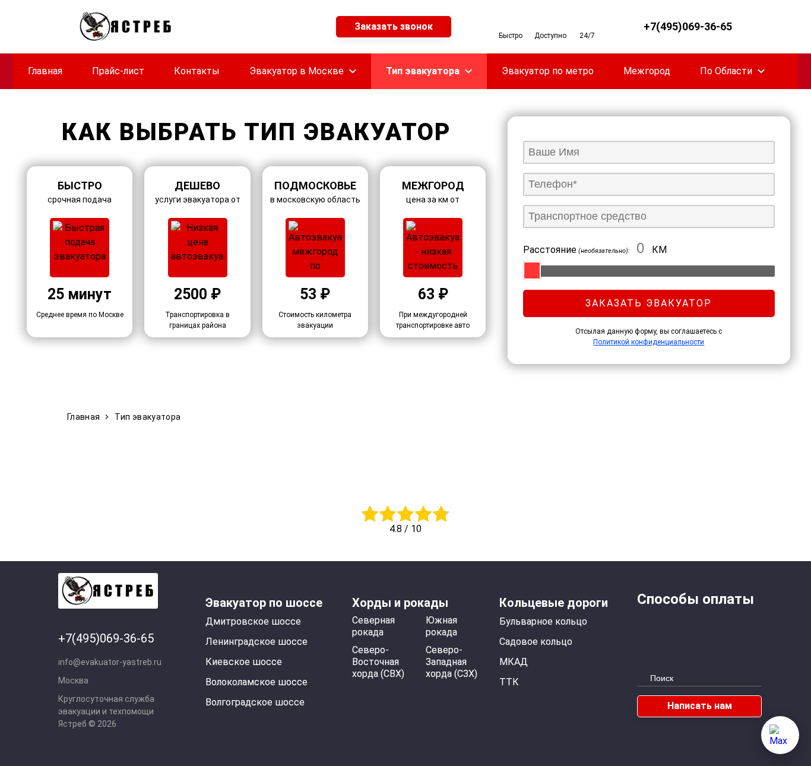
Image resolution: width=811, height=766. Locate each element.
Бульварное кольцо (543, 621)
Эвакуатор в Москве (296, 71)
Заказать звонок (393, 26)
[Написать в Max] (780, 735)
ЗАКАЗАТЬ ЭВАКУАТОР (648, 303)
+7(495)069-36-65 (688, 27)
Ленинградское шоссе (256, 641)
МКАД (513, 661)
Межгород (646, 71)
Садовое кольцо (535, 641)
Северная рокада (373, 626)
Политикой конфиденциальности (648, 342)
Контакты (197, 71)
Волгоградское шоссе (255, 702)
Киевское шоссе (243, 661)
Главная (45, 71)
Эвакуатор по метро (548, 71)
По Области (726, 71)
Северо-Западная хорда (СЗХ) (451, 661)
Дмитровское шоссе (253, 621)
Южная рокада (441, 626)
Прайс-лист (118, 71)
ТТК (509, 682)
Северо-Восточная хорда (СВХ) (378, 661)
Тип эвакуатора (423, 71)
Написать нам (699, 705)
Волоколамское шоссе (256, 682)
